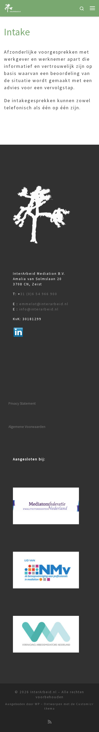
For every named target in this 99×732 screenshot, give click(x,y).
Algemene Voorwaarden (26, 426)
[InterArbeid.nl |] (13, 7)
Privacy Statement (22, 403)
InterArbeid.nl (43, 692)
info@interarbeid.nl (39, 309)
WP (37, 704)
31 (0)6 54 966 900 (38, 294)
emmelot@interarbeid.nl (43, 304)
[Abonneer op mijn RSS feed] (49, 722)
